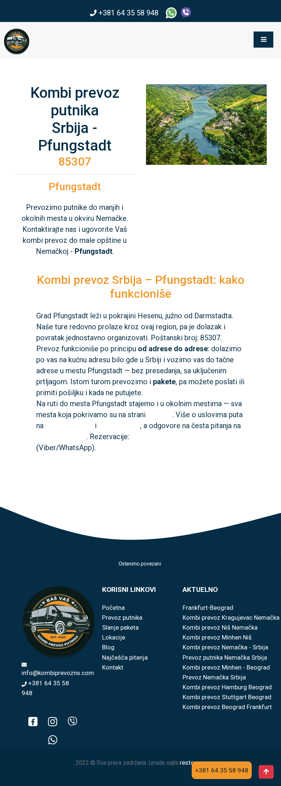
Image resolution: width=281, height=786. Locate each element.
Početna (113, 607)
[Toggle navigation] (263, 39)
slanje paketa (119, 425)
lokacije (159, 414)
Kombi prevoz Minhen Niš (217, 637)
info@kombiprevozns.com (58, 672)
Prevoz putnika (122, 617)
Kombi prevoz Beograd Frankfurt (227, 707)
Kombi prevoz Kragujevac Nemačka (231, 617)
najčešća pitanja (61, 436)
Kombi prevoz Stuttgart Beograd (227, 697)
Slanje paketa (120, 627)
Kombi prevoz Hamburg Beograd (227, 687)
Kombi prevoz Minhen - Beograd (226, 667)
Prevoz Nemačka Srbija (214, 677)
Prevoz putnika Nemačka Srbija (225, 657)
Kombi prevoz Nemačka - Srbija (225, 647)
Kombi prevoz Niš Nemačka (220, 627)
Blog (108, 647)
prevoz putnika (69, 425)
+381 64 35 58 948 (128, 12)
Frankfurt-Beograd (208, 607)
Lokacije (113, 637)
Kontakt (112, 667)
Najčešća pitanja (125, 657)
